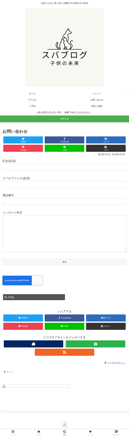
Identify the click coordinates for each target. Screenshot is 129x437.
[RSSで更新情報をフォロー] (64, 352)
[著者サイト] (33, 343)
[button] (119, 321)
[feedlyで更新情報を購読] (95, 343)
